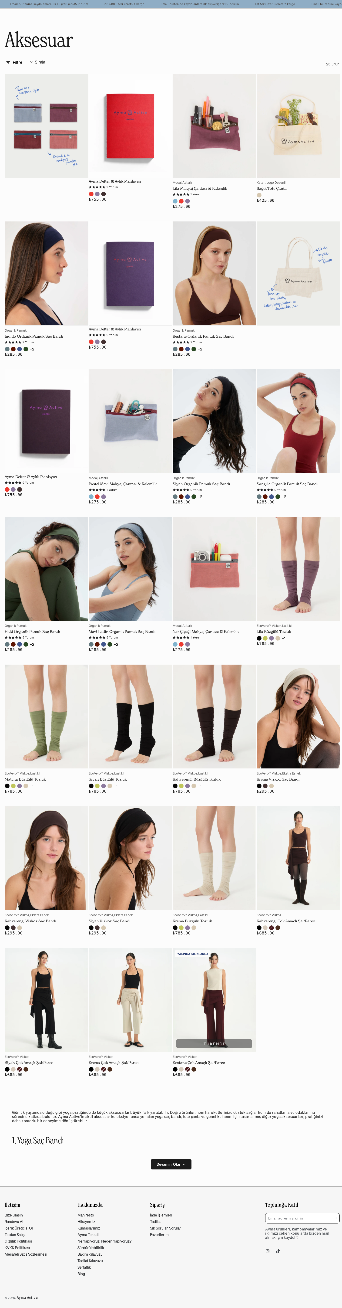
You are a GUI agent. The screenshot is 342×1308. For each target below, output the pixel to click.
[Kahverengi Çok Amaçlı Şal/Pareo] (298, 858)
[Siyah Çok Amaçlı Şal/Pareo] (46, 1000)
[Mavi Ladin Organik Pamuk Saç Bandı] (130, 569)
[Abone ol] (337, 1218)
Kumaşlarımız (88, 1228)
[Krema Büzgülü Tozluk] (214, 858)
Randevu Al (14, 1222)
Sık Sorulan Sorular (165, 1228)
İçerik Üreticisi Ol (19, 1228)
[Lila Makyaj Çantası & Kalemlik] (214, 126)
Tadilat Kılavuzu (90, 1261)
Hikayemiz (86, 1222)
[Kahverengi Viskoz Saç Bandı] (46, 858)
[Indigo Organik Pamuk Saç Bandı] (46, 273)
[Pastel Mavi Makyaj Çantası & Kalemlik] (130, 421)
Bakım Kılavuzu (90, 1254)
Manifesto (85, 1215)
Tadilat (155, 1222)
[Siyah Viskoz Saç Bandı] (130, 858)
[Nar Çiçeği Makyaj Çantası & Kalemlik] (214, 569)
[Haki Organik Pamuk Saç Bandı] (46, 569)
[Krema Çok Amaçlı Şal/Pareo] (130, 1000)
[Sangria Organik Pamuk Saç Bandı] (298, 421)
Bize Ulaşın (14, 1215)
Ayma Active (27, 1297)
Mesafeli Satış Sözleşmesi (26, 1254)
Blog (81, 1274)
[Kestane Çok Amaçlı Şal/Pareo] (214, 1000)
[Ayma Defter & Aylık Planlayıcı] (130, 126)
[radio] (91, 194)
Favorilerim (159, 1235)
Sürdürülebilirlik (90, 1248)
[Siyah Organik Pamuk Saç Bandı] (214, 421)
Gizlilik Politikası (18, 1241)
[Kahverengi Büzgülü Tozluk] (214, 716)
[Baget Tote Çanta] (298, 126)
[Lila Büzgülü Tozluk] (298, 569)
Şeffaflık (84, 1267)
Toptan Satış (15, 1235)
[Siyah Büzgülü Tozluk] (130, 716)
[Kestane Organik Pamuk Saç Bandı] (214, 273)
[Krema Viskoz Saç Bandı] (298, 716)
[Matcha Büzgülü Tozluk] (46, 716)
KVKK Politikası (17, 1248)
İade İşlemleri (161, 1215)
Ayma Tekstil (88, 1235)
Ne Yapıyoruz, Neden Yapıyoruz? (104, 1241)
